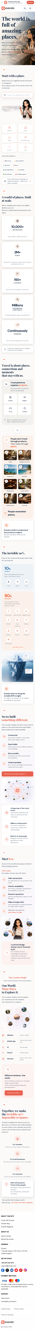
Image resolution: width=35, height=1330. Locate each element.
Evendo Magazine (7, 1227)
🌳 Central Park (7, 174)
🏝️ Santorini (6, 165)
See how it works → (13, 1093)
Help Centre (5, 1298)
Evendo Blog (5, 1223)
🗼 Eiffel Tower (7, 161)
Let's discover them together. (22, 1203)
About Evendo (6, 1236)
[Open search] (25, 8)
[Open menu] (30, 8)
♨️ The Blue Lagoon (20, 174)
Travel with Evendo (7, 1220)
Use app (30, 2)
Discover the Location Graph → (15, 774)
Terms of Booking (7, 1315)
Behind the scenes (7, 1239)
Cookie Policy (5, 1309)
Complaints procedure (8, 1301)
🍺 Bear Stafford (19, 161)
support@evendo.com (8, 1266)
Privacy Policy (19, 1309)
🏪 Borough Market (8, 170)
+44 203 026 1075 (7, 1263)
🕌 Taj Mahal (20, 170)
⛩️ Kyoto (15, 165)
